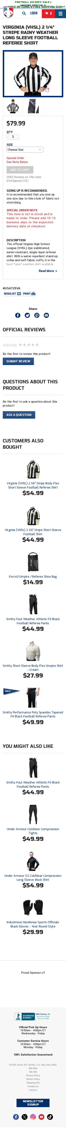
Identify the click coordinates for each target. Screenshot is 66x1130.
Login (33, 13)
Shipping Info (33, 1083)
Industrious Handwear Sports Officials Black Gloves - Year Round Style (33, 924)
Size (10, 145)
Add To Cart (20, 170)
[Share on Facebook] (17, 316)
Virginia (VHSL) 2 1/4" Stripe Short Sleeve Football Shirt (33, 532)
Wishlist (10, 293)
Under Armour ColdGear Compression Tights (33, 831)
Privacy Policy (33, 1075)
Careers (33, 1090)
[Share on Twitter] (27, 316)
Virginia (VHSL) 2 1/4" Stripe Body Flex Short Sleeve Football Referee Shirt (33, 485)
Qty (10, 132)
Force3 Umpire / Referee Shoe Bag (33, 577)
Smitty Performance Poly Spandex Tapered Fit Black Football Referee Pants (33, 714)
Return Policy (33, 1079)
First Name (16, 1010)
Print (27, 293)
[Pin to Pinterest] (36, 316)
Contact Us (32, 1086)
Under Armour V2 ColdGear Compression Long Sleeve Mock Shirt (33, 878)
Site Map (33, 1068)
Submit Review (18, 361)
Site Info (33, 1072)
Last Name (15, 1024)
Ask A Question (19, 415)
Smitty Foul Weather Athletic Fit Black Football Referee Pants (33, 621)
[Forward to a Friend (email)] (46, 316)
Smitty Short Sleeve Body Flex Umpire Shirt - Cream (33, 668)
